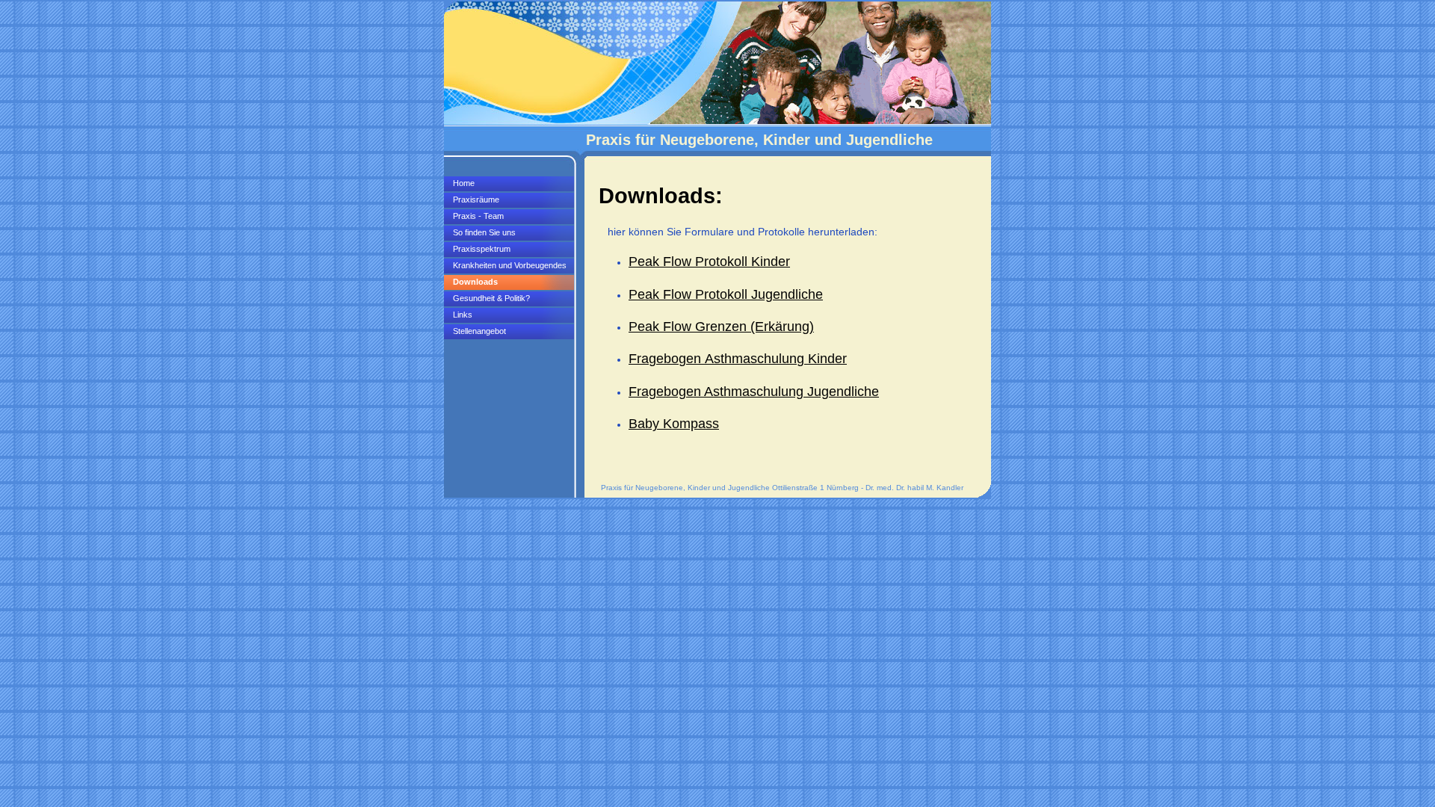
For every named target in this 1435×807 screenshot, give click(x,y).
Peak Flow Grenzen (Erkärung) (721, 326)
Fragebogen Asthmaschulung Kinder (738, 358)
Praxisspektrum (481, 248)
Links (462, 314)
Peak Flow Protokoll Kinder (709, 261)
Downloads (475, 281)
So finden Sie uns (484, 232)
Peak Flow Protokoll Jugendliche (726, 294)
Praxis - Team (478, 215)
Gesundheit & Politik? (491, 298)
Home (464, 183)
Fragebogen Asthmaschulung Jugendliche (754, 391)
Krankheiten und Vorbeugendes (510, 265)
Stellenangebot (479, 331)
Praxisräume (476, 199)
